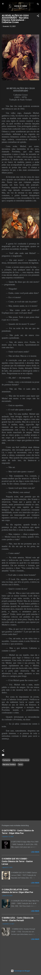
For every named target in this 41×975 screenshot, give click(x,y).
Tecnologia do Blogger (22, 971)
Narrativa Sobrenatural (21, 760)
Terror (20, 764)
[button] (38, 16)
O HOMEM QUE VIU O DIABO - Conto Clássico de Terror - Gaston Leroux (17, 861)
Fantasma (6, 760)
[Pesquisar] (38, 4)
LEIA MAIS (35, 852)
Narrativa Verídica (9, 764)
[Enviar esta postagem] (3, 756)
